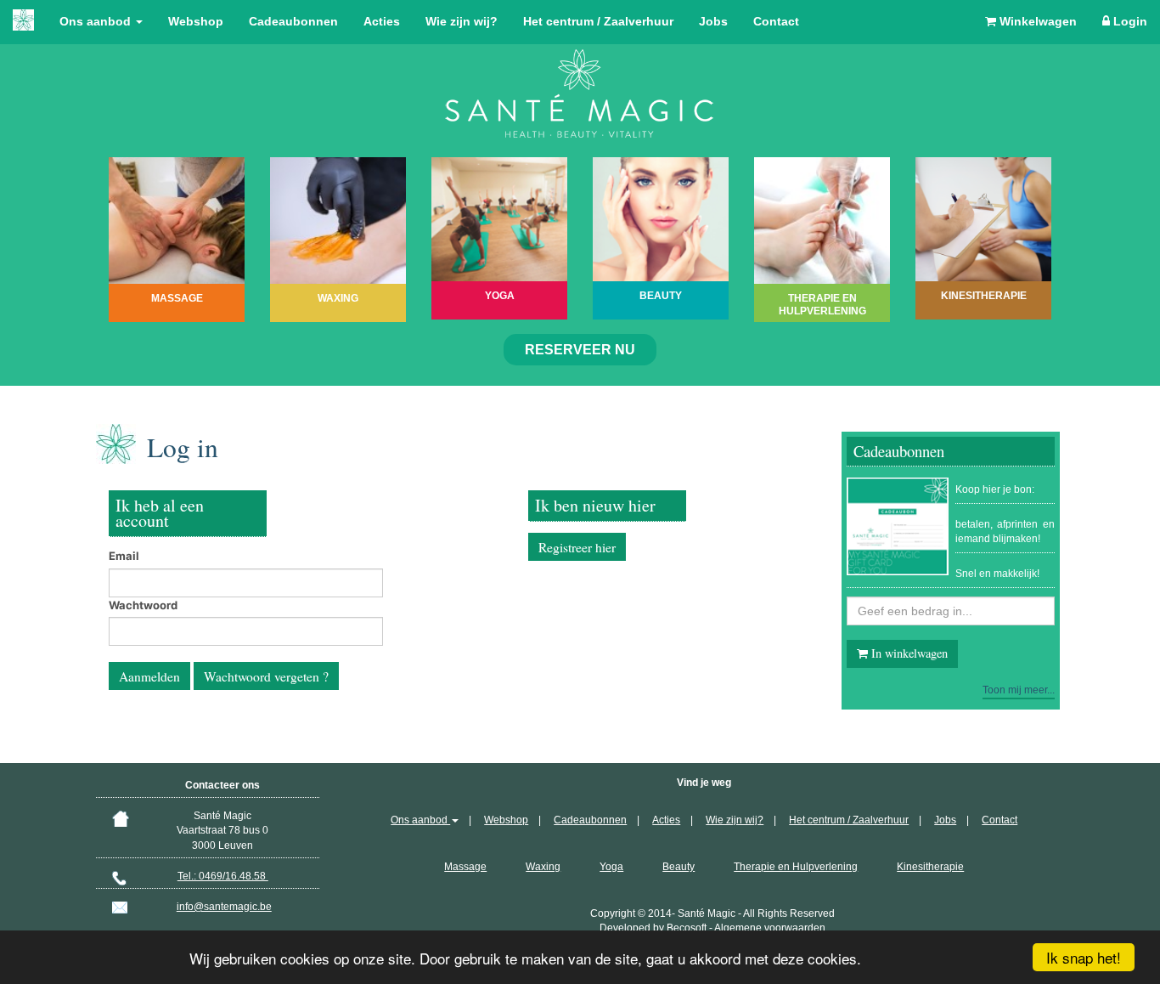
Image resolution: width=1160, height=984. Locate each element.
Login (1128, 21)
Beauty (678, 867)
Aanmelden (149, 676)
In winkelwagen (908, 653)
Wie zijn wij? (461, 21)
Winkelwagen (1036, 21)
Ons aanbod (96, 21)
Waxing (543, 867)
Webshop (195, 21)
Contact (776, 21)
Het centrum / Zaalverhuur (598, 21)
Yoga (611, 867)
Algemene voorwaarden (769, 928)
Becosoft (687, 928)
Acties (381, 21)
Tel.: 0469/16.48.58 (222, 876)
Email (124, 556)
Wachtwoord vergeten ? (266, 676)
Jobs (713, 21)
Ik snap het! (1083, 957)
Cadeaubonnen (293, 21)
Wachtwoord (143, 605)
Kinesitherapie (930, 867)
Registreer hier (577, 547)
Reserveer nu (580, 349)
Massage (465, 867)
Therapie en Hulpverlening (796, 867)
